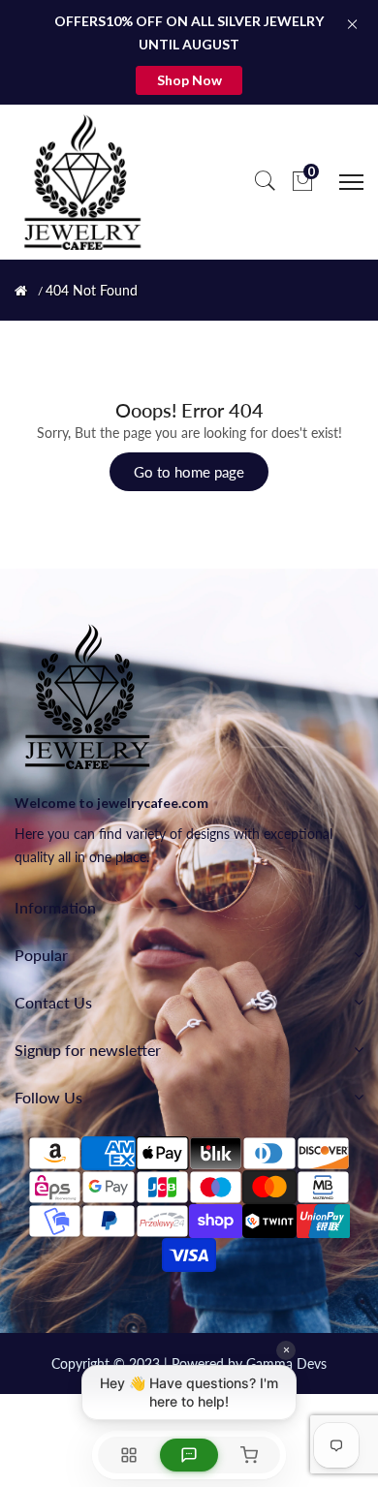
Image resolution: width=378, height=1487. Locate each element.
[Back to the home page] (21, 290)
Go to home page (189, 471)
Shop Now (189, 80)
